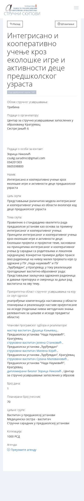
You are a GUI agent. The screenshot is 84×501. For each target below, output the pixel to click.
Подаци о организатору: (23, 115)
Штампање (67, 24)
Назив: (11, 174)
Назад (16, 24)
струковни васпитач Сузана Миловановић (37, 359)
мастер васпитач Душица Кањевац (32, 330)
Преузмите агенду (23, 450)
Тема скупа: (14, 217)
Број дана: (13, 383)
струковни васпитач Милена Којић (31, 351)
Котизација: (14, 431)
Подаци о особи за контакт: (25, 149)
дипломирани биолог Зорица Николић (34, 371)
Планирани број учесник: (24, 397)
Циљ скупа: (14, 196)
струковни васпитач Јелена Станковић (34, 342)
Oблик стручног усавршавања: (27, 102)
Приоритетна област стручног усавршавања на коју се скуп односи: (41, 294)
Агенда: (12, 445)
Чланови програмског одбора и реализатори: (37, 325)
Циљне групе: (16, 410)
